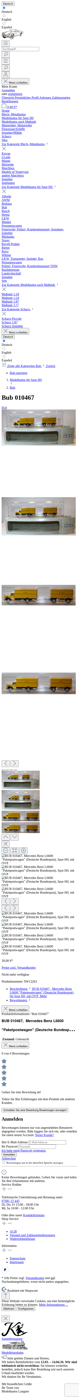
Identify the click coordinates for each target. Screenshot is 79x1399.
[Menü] (6, 43)
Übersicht (8, 97)
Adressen (45, 97)
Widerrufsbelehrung (22, 1239)
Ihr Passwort (10, 1146)
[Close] (6, 844)
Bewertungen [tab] (19, 1000)
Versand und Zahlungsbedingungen (32, 1235)
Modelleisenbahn (12, 1352)
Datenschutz (18, 1258)
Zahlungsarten (61, 97)
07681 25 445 (10, 1201)
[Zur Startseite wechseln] (12, 38)
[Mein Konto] (6, 74)
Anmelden (8, 90)
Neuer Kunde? (44, 1135)
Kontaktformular (33, 1215)
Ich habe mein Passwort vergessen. (24, 1150)
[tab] (42, 992)
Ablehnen (8, 1308)
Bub (4, 407)
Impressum (17, 1262)
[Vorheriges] (6, 763)
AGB (13, 1231)
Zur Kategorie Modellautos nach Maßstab (29, 285)
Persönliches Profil (27, 97)
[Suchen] (6, 54)
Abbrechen (9, 1158)
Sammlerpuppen (12, 1338)
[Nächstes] (15, 763)
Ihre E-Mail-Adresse (15, 1142)
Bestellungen (10, 101)
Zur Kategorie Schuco (16, 309)
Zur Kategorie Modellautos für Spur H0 (27, 187)
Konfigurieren (26, 1308)
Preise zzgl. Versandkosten (19, 967)
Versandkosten (35, 1278)
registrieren (15, 94)
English (6, 19)
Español (7, 27)
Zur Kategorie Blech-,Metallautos (23, 144)
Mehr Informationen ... (53, 1304)
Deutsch (7, 11)
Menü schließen (18, 82)
